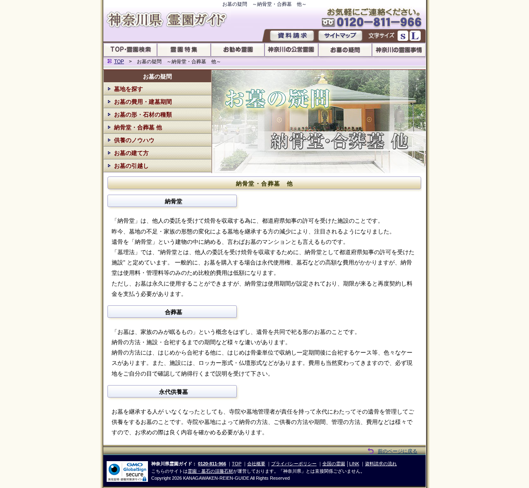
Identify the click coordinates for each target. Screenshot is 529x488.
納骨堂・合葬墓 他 (138, 127)
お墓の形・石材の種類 (143, 115)
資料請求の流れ (381, 463)
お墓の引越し (131, 166)
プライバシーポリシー (294, 463)
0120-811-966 (212, 463)
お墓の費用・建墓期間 (143, 102)
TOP (119, 61)
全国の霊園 (333, 463)
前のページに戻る (397, 451)
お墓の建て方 (131, 153)
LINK (354, 463)
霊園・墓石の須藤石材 (210, 471)
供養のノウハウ (134, 140)
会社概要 (256, 463)
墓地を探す (128, 89)
